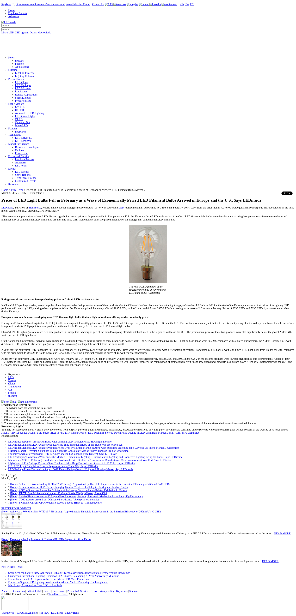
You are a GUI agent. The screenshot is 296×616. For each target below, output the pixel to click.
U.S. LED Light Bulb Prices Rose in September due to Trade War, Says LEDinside (53, 466)
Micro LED (7, 32)
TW (187, 4)
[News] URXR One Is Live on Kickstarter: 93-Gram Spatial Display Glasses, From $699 (58, 493)
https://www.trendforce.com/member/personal (40, 4)
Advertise (13, 16)
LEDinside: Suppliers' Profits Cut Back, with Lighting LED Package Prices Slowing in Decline (60, 441)
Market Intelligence (18, 143)
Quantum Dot (22, 122)
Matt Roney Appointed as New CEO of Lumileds (35, 585)
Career (47, 591)
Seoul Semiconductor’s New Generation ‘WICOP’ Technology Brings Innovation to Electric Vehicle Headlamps (69, 572)
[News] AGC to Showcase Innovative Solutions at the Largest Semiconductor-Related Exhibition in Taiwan (68, 490)
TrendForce (35, 207)
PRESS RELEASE (12, 567)
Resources (13, 184)
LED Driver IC (23, 137)
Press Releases (23, 100)
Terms (93, 591)
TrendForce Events (25, 177)
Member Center (81, 4)
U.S (10, 389)
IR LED (19, 110)
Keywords (121, 591)
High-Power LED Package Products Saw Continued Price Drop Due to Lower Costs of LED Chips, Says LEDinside (71, 463)
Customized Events (25, 181)
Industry (19, 60)
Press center (59, 591)
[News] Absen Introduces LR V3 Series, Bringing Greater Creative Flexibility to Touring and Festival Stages (69, 487)
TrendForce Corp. (58, 594)
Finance (19, 63)
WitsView (44, 612)
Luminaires (21, 91)
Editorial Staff (34, 591)
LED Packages (23, 85)
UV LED (20, 106)
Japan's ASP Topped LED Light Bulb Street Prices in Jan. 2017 (35, 432)
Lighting (12, 69)
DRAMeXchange (27, 612)
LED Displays (23, 140)
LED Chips (21, 82)
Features (12, 128)
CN (182, 4)
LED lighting (22, 32)
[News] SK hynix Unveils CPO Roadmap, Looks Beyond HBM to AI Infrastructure (56, 502)
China (11, 383)
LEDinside (7, 207)
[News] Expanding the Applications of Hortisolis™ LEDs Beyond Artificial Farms (46, 539)
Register (6, 4)
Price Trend (21, 153)
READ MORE (282, 533)
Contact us (19, 591)
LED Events (22, 171)
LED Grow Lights (25, 116)
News (11, 57)
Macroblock (44, 32)
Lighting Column (24, 76)
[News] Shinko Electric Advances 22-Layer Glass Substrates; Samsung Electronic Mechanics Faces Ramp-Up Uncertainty (76, 496)
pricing (12, 392)
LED (121, 207)
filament (12, 395)
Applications (22, 66)
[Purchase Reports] (148, 36)
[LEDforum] (148, 51)
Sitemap (133, 591)
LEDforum (21, 165)
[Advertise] (148, 41)
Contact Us (98, 4)
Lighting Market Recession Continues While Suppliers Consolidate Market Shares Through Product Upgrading (68, 450)
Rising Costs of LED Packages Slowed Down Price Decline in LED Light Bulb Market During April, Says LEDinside (135, 432)
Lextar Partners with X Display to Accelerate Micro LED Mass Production (48, 579)
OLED (19, 119)
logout (69, 4)
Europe (12, 380)
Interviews (20, 131)
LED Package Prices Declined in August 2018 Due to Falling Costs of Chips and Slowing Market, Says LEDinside (70, 469)
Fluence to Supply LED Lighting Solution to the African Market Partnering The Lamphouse (58, 582)
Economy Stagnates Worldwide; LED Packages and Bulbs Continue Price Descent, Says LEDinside (62, 453)
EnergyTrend (72, 612)
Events (12, 168)
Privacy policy (106, 591)
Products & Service (18, 156)
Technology (14, 134)
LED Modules (23, 88)
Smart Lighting (23, 97)
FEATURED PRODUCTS (16, 508)
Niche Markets (16, 103)
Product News (16, 79)
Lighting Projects (24, 72)
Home (11, 10)
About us (6, 591)
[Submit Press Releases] (148, 46)
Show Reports (22, 174)
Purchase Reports (17, 13)
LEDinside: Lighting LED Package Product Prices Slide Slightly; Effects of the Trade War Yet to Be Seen (65, 444)
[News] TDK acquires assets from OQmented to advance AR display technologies (54, 499)
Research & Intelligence (28, 147)
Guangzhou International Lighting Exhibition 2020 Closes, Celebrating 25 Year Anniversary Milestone (63, 576)
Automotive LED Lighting (29, 113)
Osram (33, 32)
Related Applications (26, 94)
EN (192, 4)
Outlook (19, 150)
